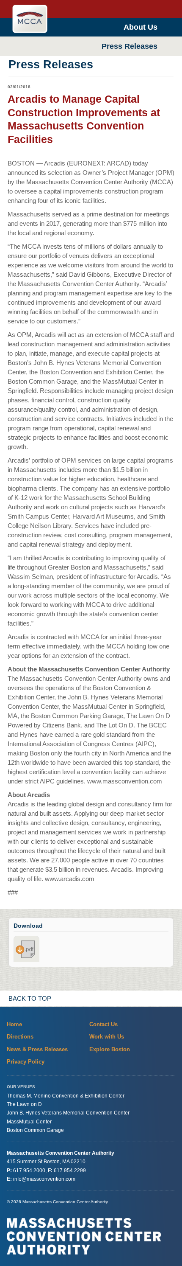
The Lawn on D (24, 1104)
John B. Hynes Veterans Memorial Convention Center (68, 1113)
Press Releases (129, 46)
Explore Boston (109, 1049)
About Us (140, 27)
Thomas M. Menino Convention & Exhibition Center (65, 1096)
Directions (20, 1036)
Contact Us (103, 1024)
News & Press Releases (37, 1049)
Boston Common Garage (35, 1130)
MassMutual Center (29, 1122)
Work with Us (106, 1036)
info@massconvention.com (44, 1179)
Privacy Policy (25, 1061)
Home (14, 1024)
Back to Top (29, 998)
